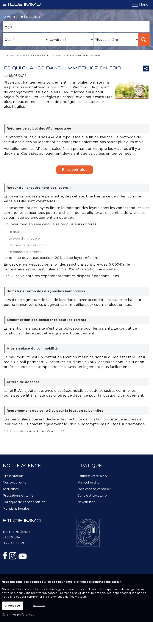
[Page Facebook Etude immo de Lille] (5, 563)
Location (31, 17)
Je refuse (39, 605)
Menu (143, 4)
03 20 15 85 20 (14, 543)
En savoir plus (74, 170)
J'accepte (12, 605)
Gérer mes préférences (18, 614)
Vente (12, 17)
